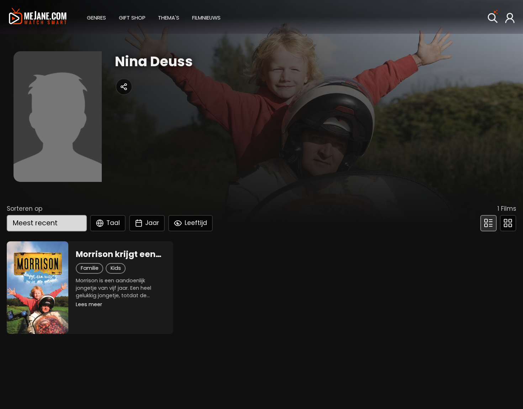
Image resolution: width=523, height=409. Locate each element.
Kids (116, 268)
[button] (96, 16)
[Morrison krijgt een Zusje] (37, 287)
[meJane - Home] (37, 17)
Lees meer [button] (89, 304)
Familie (90, 268)
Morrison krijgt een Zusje (115, 254)
